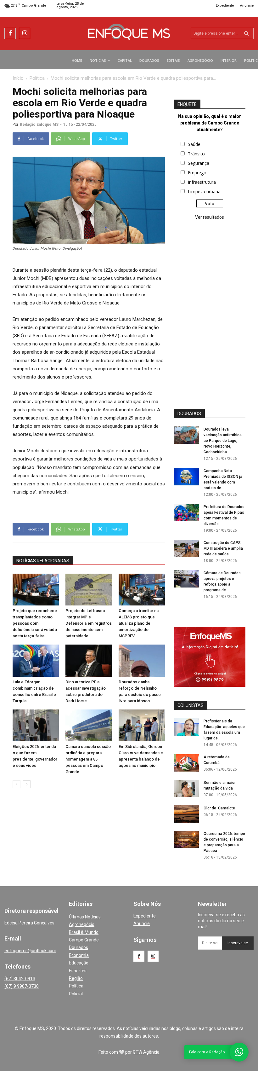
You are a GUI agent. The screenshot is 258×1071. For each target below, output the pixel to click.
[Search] (246, 33)
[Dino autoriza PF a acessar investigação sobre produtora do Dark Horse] (88, 660)
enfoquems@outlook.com (30, 950)
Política (37, 78)
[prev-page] (16, 784)
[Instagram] (24, 33)
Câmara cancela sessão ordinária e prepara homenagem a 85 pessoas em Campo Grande (88, 759)
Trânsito (196, 154)
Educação (78, 962)
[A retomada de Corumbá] (186, 763)
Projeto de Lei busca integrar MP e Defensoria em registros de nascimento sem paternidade (88, 623)
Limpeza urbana (204, 191)
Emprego (197, 173)
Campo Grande (84, 939)
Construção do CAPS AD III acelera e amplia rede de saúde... (223, 548)
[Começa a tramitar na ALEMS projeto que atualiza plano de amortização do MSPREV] (142, 589)
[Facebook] (10, 33)
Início (18, 78)
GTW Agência (146, 1052)
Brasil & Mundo (83, 932)
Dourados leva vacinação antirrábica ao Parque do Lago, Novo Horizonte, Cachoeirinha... (223, 440)
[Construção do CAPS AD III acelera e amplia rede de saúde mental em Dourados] (186, 548)
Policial (76, 993)
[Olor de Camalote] (186, 814)
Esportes (78, 970)
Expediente (144, 915)
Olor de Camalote (219, 808)
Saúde (194, 144)
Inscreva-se (237, 943)
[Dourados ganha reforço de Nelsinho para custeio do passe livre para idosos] (142, 660)
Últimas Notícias (85, 916)
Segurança (198, 163)
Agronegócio (81, 924)
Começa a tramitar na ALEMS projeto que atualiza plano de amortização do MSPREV (139, 623)
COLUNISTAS (190, 705)
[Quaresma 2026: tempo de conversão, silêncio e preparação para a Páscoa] (186, 839)
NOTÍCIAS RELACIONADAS (42, 560)
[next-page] (27, 784)
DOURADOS (189, 413)
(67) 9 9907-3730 (21, 986)
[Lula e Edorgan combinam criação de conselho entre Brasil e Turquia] (36, 660)
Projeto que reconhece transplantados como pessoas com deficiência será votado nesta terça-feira (35, 623)
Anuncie (141, 923)
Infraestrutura (202, 182)
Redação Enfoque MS (39, 124)
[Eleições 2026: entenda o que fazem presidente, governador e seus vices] (36, 725)
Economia (79, 955)
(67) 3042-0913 (19, 978)
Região (76, 978)
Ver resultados (209, 217)
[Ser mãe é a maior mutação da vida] (186, 788)
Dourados (78, 947)
